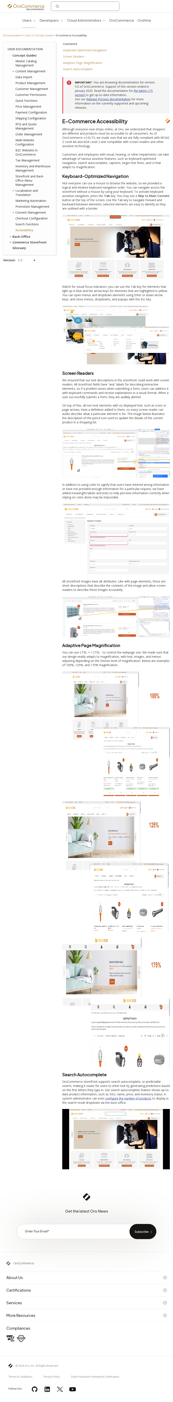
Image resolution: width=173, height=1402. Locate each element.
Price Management (28, 106)
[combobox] (85, 6)
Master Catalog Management (25, 63)
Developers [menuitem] (49, 20)
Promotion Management (32, 207)
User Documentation (25, 49)
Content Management (30, 71)
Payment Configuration (31, 112)
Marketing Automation (30, 201)
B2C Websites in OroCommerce (26, 152)
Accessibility (24, 230)
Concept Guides (43, 35)
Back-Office (21, 236)
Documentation (12, 35)
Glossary (19, 248)
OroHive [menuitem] (144, 20)
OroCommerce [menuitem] (121, 20)
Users (27, 35)
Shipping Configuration (30, 118)
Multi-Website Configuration (24, 142)
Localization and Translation (26, 193)
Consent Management (30, 212)
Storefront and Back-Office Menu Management (29, 180)
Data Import (23, 77)
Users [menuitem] (26, 20)
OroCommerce (24, 1263)
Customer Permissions (30, 95)
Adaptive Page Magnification (82, 63)
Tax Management (27, 160)
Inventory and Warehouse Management (33, 168)
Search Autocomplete (78, 69)
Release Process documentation (108, 99)
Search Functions (27, 224)
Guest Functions (26, 101)
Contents (70, 44)
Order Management (28, 134)
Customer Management (31, 89)
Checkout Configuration (31, 218)
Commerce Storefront (29, 242)
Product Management (30, 83)
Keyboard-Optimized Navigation (85, 50)
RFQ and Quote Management (26, 126)
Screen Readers (73, 56)
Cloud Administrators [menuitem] (84, 20)
